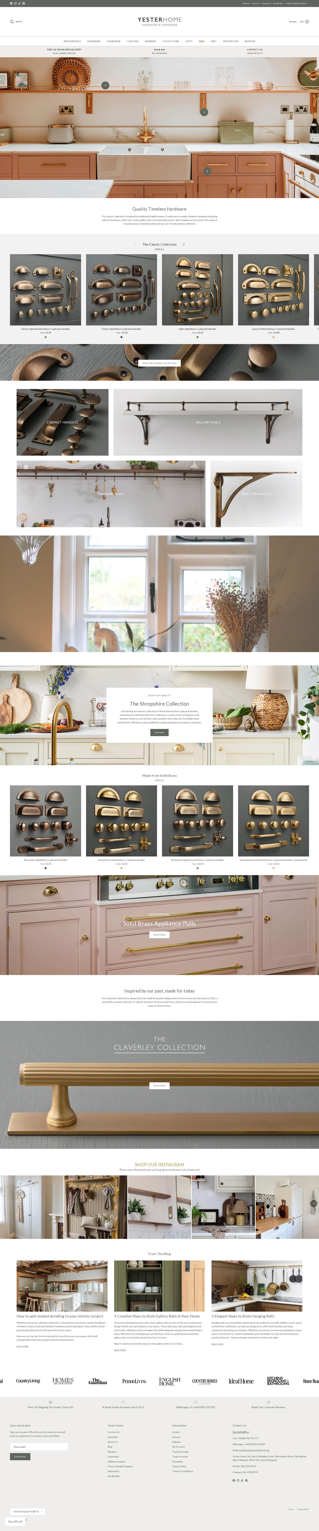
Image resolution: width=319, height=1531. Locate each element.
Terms (291, 1509)
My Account (178, 1446)
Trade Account (180, 1456)
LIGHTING (132, 41)
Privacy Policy (179, 1466)
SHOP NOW (160, 1085)
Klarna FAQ (113, 1471)
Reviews (112, 1451)
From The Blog (159, 1254)
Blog (110, 1446)
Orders (176, 1432)
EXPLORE (159, 732)
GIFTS (189, 41)
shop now (160, 935)
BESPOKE (250, 41)
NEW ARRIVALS (72, 41)
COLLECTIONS (171, 41)
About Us (113, 1441)
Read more (23, 1347)
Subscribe (20, 1456)
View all (159, 249)
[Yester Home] (159, 21)
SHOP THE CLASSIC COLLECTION (159, 363)
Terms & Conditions (182, 1471)
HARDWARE (93, 41)
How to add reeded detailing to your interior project (60, 1316)
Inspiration (113, 1456)
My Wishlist (278, 3)
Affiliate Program (116, 1461)
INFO (213, 41)
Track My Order (180, 1451)
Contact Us (266, 3)
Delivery (246, 3)
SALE (201, 41)
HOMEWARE (113, 41)
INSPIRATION (230, 41)
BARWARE (150, 41)
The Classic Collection (160, 244)
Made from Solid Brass (159, 775)
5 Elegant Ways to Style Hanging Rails (243, 1316)
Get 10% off (15, 1521)
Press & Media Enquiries (120, 1466)
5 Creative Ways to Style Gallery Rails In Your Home (157, 1316)
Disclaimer (177, 1461)
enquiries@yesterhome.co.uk (254, 1450)
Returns (255, 3)
